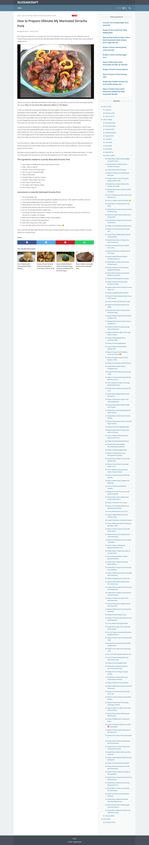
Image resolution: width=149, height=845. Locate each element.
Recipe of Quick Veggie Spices (116, 343)
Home (19, 8)
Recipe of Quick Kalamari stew (116, 614)
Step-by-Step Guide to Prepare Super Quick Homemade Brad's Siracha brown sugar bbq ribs (116, 40)
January (109, 116)
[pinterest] (65, 242)
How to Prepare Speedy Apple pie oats (119, 654)
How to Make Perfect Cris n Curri (117, 511)
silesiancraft (27, 2)
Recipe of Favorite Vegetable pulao (118, 427)
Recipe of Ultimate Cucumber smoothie (119, 520)
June (108, 142)
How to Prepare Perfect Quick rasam (118, 301)
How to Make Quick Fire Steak (116, 170)
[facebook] (26, 242)
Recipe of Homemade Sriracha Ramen (119, 363)
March (109, 152)
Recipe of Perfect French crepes (117, 502)
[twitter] (46, 242)
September (110, 132)
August (109, 136)
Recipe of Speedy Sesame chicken (117, 293)
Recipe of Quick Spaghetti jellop (117, 450)
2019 (106, 819)
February (110, 113)
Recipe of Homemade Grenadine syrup (119, 226)
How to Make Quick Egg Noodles (117, 623)
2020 (107, 119)
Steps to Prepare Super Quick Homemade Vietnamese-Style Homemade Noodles (114, 91)
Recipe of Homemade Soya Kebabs (118, 763)
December (110, 123)
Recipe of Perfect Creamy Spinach (115, 69)
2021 (107, 106)
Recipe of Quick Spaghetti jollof (117, 663)
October (109, 129)
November (110, 126)
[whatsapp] (84, 242)
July (108, 110)
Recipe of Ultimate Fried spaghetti (117, 683)
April (108, 149)
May (108, 146)
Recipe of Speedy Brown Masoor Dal (118, 578)
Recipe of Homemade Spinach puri (118, 441)
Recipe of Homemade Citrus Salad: (118, 278)
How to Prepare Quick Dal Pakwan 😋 (119, 200)
